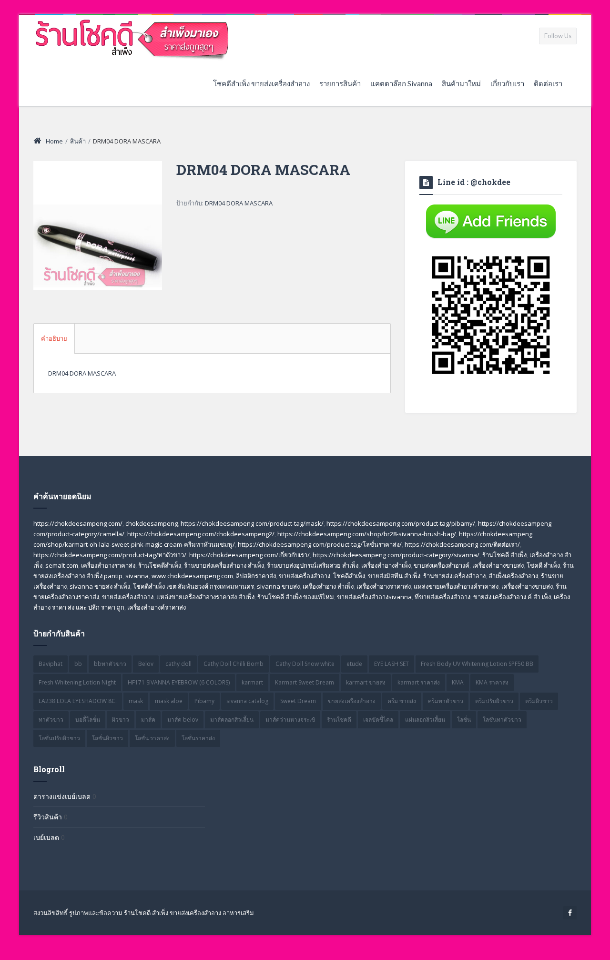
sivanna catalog (247, 701)
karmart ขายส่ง (366, 682)
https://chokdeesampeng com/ (77, 523)
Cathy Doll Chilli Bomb (233, 664)
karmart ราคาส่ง (418, 682)
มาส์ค (148, 719)
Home (54, 141)
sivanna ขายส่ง (278, 586)
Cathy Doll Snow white (305, 664)
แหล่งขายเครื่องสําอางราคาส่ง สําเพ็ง (205, 596)
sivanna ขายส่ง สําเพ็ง (100, 586)
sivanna (137, 576)
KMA (458, 682)
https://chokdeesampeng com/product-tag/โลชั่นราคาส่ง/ (320, 544)
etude (354, 664)
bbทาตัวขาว (110, 664)
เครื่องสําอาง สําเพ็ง (328, 586)
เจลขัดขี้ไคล (378, 719)
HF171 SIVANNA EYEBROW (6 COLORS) (179, 682)
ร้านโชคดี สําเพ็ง (504, 555)
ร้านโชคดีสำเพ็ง (159, 565)
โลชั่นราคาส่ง (198, 738)
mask (136, 701)
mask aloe (169, 701)
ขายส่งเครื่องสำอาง (304, 576)
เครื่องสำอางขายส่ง (498, 565)
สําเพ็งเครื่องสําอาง (513, 576)
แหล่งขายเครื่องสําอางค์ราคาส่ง (456, 586)
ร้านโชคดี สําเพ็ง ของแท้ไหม (295, 596)
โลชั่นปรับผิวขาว (59, 738)
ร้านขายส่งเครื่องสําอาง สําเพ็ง (224, 565)
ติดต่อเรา (548, 83)
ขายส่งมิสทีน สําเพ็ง (394, 576)
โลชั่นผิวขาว (107, 738)
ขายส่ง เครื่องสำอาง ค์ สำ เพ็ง (512, 596)
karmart (252, 682)
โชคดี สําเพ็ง (543, 565)
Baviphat (50, 664)
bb (78, 664)
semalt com (61, 565)
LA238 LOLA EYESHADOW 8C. (78, 701)
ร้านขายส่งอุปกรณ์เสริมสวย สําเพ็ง (312, 565)
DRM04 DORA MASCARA (239, 203)
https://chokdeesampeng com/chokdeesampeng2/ (200, 534)
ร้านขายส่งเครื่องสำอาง (454, 576)
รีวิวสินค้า (47, 816)
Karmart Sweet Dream (304, 682)
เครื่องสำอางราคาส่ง (108, 565)
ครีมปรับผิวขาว (494, 701)
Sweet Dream (298, 701)
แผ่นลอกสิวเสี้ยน (425, 719)
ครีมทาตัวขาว (445, 701)
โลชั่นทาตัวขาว (502, 719)
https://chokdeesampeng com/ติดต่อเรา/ (462, 544)
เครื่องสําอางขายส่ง (527, 586)
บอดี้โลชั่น (87, 719)
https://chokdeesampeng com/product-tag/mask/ (252, 523)
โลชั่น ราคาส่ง (152, 738)
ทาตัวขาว (51, 719)
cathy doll (178, 664)
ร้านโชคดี (339, 719)
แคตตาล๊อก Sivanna (401, 83)
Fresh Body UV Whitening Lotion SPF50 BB (477, 664)
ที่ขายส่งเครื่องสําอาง (442, 596)
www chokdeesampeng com (192, 576)
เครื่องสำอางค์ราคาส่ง (156, 607)
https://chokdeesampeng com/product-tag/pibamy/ (400, 523)
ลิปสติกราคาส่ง (256, 576)
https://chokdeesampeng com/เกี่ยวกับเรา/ (249, 555)
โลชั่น (464, 719)
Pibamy (204, 701)
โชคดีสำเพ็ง (349, 576)
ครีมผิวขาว (539, 701)
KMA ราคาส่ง (492, 682)
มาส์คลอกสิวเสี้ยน (232, 719)
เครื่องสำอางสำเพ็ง (386, 565)
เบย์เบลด (46, 837)
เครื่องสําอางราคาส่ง (383, 586)
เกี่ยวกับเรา (507, 83)
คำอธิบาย (54, 338)
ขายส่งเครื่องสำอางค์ (441, 565)
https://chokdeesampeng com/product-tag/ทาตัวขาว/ (109, 555)
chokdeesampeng (151, 523)
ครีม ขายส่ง (401, 701)
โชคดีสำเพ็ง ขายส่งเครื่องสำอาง (261, 83)
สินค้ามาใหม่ (461, 83)
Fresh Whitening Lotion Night (77, 682)
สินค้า (78, 141)
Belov (145, 664)
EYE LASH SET (391, 664)
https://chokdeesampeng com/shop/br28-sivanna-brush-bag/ (366, 534)
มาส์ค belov (182, 719)
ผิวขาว (120, 719)
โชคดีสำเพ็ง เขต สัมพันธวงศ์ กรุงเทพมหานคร (193, 586)
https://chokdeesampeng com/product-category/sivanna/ (396, 555)
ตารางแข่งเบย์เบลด (62, 796)
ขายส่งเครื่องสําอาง (127, 596)
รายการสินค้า (340, 83)
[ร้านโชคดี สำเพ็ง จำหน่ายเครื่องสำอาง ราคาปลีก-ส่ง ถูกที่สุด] (132, 37)
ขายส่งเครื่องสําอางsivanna (374, 596)
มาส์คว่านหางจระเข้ (290, 719)
